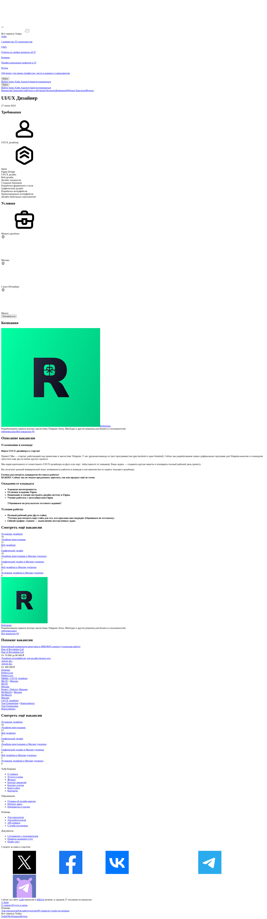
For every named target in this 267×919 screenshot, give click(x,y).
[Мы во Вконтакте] (117, 873)
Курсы (24, 916)
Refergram (105, 426)
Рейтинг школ (14, 804)
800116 (40, 899)
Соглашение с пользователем (22, 836)
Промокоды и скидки (18, 806)
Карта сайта (13, 788)
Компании (61, 90)
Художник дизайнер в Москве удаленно (22, 572)
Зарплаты (81, 90)
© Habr (5, 902)
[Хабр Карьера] (13, 30)
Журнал (90, 90)
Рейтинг (71, 90)
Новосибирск (27, 703)
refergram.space (9, 431)
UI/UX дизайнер (10, 700)
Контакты (12, 790)
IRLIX (4, 681)
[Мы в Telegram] (210, 873)
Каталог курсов (15, 785)
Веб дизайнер (8, 545)
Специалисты (19, 90)
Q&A (9, 916)
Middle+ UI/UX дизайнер (14, 678)
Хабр (4, 916)
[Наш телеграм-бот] (24, 897)
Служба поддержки (17, 825)
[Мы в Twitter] (24, 873)
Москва (14, 681)
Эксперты (50, 90)
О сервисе (12, 774)
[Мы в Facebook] (71, 873)
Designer (5, 670)
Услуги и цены (15, 777)
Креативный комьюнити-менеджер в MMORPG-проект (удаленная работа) (40, 646)
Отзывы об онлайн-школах (21, 801)
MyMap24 (6, 692)
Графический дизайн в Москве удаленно (22, 561)
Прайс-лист (13, 841)
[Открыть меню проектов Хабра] (2, 27)
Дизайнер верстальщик (13, 539)
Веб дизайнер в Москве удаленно (18, 567)
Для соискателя (15, 817)
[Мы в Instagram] (163, 873)
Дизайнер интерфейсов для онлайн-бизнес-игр (26, 658)
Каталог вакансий (16, 782)
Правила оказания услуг (20, 839)
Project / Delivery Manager (14, 689)
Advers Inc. (7, 661)
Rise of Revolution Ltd (12, 649)
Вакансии (6, 90)
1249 (21, 899)
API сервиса (13, 823)
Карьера (16, 916)
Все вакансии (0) (25, 431)
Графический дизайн (12, 550)
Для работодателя (16, 820)
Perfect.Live (7, 672)
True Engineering (9, 703)
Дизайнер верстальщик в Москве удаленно (24, 556)
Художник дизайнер (12, 534)
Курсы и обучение (35, 90)
